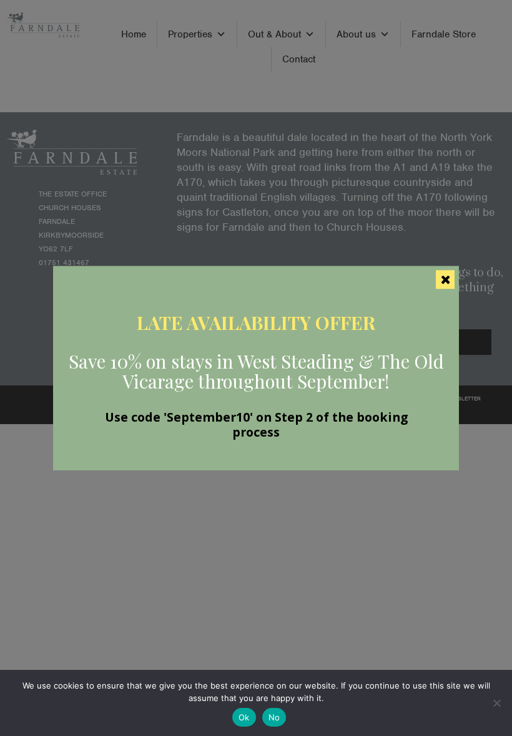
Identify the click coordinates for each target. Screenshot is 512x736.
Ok (244, 717)
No (274, 717)
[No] (496, 703)
